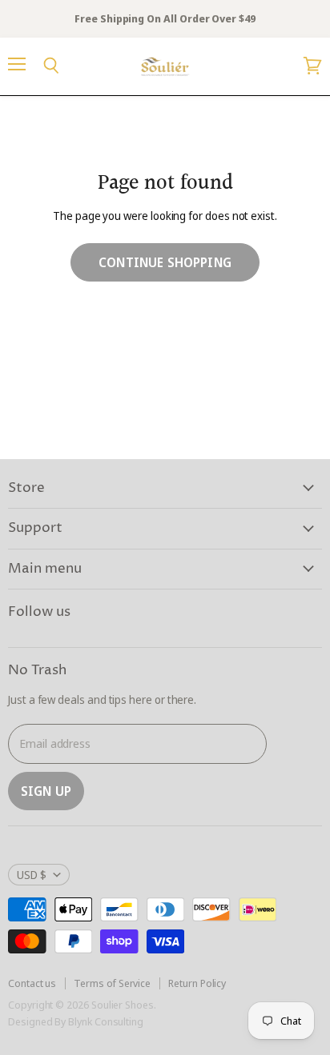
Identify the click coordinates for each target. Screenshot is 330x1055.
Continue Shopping (165, 262)
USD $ (31, 874)
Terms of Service (112, 983)
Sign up (46, 791)
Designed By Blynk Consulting (75, 1021)
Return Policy (197, 983)
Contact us (32, 983)
